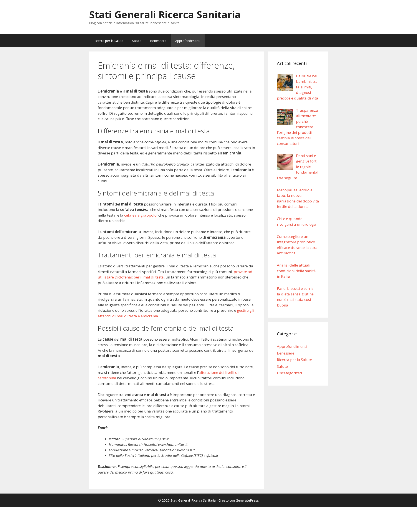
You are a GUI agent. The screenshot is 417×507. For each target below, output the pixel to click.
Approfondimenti (187, 40)
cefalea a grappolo (140, 215)
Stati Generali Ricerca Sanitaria (165, 14)
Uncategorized (289, 372)
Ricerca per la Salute (108, 40)
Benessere (158, 40)
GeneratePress (247, 500)
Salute (136, 40)
